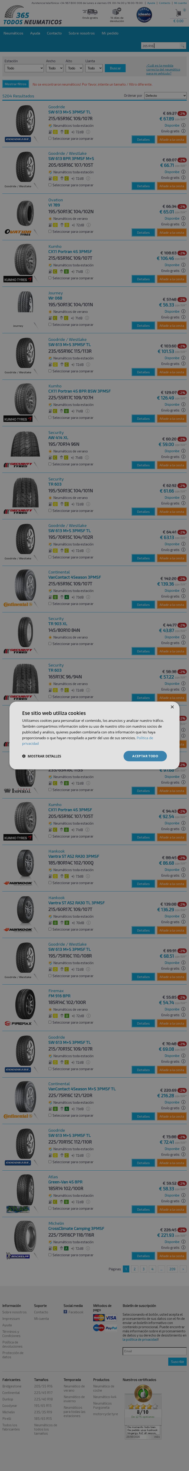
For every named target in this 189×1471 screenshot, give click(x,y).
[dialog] (94, 736)
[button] (41, 756)
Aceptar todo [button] (145, 756)
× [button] (172, 707)
